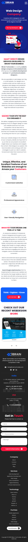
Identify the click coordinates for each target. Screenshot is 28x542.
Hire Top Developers (12, 28)
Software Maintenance (14, 485)
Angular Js (14, 503)
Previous (11, 346)
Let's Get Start (12, 297)
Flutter (14, 499)
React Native (14, 492)
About (14, 460)
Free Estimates (12, 528)
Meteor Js (14, 505)
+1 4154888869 (15, 405)
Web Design (14, 478)
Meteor (14, 515)
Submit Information (13, 449)
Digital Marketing (14, 482)
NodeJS (14, 517)
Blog (14, 466)
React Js (14, 494)
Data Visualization (14, 480)
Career (14, 464)
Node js (14, 497)
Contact (14, 462)
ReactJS (14, 519)
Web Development (14, 474)
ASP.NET (14, 501)
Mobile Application (14, 513)
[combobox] (2, 434)
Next (16, 346)
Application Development (14, 476)
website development (19, 71)
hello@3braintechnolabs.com (15, 367)
